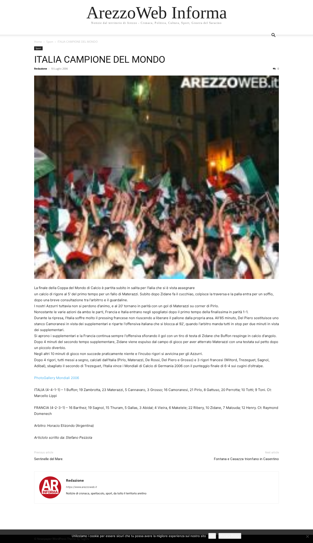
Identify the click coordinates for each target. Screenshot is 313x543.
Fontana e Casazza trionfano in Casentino (246, 459)
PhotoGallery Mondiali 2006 (56, 378)
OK (212, 536)
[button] (273, 36)
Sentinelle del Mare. (48, 459)
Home (38, 42)
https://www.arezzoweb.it (81, 487)
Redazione (40, 68)
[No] (307, 536)
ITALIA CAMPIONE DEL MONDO (99, 59)
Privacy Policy (229, 536)
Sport (49, 42)
